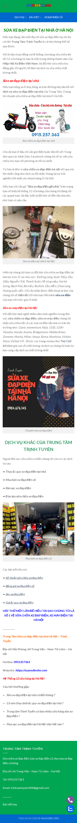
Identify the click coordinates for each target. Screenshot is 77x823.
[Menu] (5, 6)
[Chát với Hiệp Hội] (70, 809)
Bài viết (34, 17)
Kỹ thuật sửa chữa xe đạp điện (24, 577)
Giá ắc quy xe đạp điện (19, 602)
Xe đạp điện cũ (53, 17)
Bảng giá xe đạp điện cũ (20, 586)
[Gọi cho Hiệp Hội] (70, 800)
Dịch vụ (19, 17)
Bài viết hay (10, 804)
